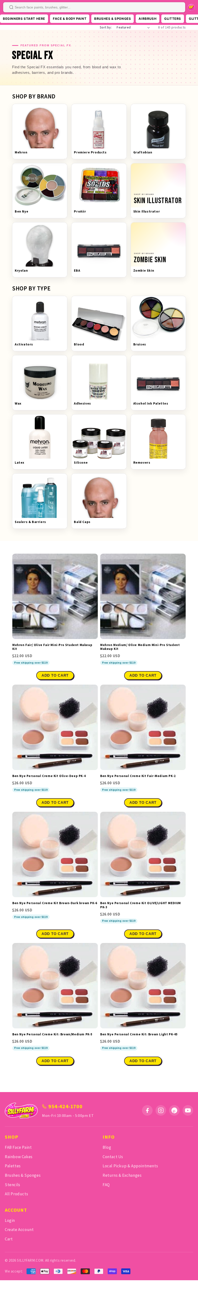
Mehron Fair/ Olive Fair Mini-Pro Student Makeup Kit (52, 647)
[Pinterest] (174, 1110)
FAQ (106, 1184)
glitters (172, 19)
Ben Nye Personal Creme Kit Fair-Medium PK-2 (138, 776)
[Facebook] (147, 1110)
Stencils (12, 1184)
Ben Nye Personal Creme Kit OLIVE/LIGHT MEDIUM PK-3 (140, 905)
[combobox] (94, 7)
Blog (107, 1147)
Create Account (19, 1229)
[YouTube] (188, 1110)
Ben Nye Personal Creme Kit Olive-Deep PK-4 (49, 776)
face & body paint (69, 19)
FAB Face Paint (18, 1147)
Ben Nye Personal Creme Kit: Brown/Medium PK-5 (52, 1034)
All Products (16, 1194)
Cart (9, 1239)
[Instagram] (161, 1110)
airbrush (147, 19)
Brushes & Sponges (23, 1175)
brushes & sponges (112, 19)
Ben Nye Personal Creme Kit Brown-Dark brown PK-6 (54, 903)
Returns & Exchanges (122, 1175)
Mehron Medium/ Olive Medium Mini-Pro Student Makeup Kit (140, 647)
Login (10, 1220)
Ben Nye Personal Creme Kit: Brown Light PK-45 (139, 1034)
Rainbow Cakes (19, 1156)
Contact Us (113, 1156)
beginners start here (24, 19)
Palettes (13, 1166)
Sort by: (106, 27)
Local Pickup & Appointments (130, 1166)
